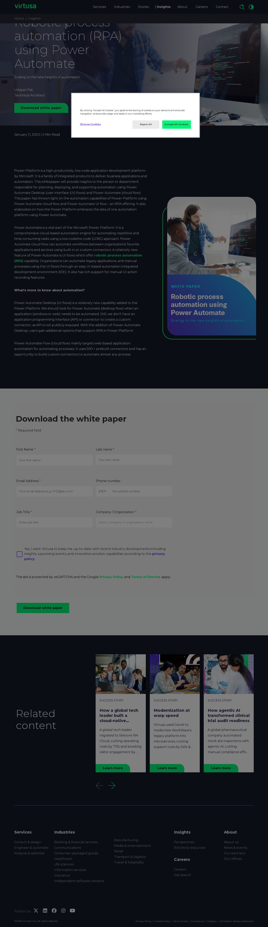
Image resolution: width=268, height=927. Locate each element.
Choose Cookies (90, 124)
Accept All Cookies (176, 124)
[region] (135, 115)
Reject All (146, 124)
